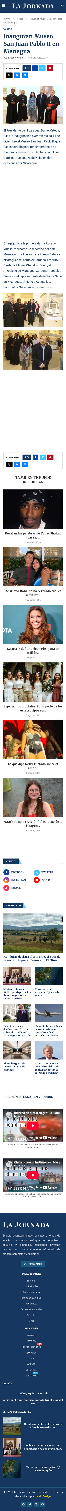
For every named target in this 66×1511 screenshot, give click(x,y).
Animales (31, 1315)
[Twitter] (29, 1504)
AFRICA (31, 1364)
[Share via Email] (25, 75)
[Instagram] (36, 1504)
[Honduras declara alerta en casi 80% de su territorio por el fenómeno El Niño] (33, 933)
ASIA (31, 1358)
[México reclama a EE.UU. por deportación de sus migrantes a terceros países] (17, 976)
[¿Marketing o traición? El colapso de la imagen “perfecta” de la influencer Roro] (33, 797)
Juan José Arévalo (13, 57)
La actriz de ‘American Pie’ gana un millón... (33, 651)
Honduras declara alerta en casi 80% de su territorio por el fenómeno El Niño (31, 958)
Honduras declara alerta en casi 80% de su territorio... (43, 1426)
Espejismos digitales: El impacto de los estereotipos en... (33, 708)
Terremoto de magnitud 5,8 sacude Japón (47, 992)
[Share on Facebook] (35, 68)
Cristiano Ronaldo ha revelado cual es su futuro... (33, 593)
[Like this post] (28, 68)
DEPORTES (31, 1370)
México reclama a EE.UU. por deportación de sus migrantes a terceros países (17, 994)
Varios (20, 19)
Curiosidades (31, 1286)
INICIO (6, 19)
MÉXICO (31, 1341)
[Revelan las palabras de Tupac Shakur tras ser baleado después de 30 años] (33, 509)
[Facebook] (23, 1504)
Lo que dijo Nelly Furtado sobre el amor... (33, 766)
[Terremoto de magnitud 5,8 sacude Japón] (49, 976)
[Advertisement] (33, 203)
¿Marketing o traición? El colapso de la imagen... (33, 824)
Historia (31, 1281)
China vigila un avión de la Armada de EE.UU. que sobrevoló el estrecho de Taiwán (48, 1031)
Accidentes (31, 1303)
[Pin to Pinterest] (50, 68)
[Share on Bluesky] (17, 75)
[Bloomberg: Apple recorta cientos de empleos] (17, 1050)
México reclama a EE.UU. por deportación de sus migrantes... (43, 1447)
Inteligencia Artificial (31, 1298)
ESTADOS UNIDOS (31, 1347)
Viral (31, 1321)
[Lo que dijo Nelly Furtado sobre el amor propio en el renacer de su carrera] (33, 739)
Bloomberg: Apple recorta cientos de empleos (14, 1066)
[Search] (62, 6)
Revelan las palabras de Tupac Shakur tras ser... (33, 535)
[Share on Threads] (9, 75)
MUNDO (31, 1335)
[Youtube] (42, 1504)
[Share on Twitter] (42, 68)
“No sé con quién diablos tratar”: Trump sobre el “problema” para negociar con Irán (17, 1031)
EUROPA (31, 1353)
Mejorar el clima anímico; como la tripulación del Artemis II (33, 1402)
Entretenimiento (31, 1292)
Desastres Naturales (31, 1309)
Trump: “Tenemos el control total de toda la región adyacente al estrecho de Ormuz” (48, 1068)
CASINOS (31, 1375)
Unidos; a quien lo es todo (33, 1393)
